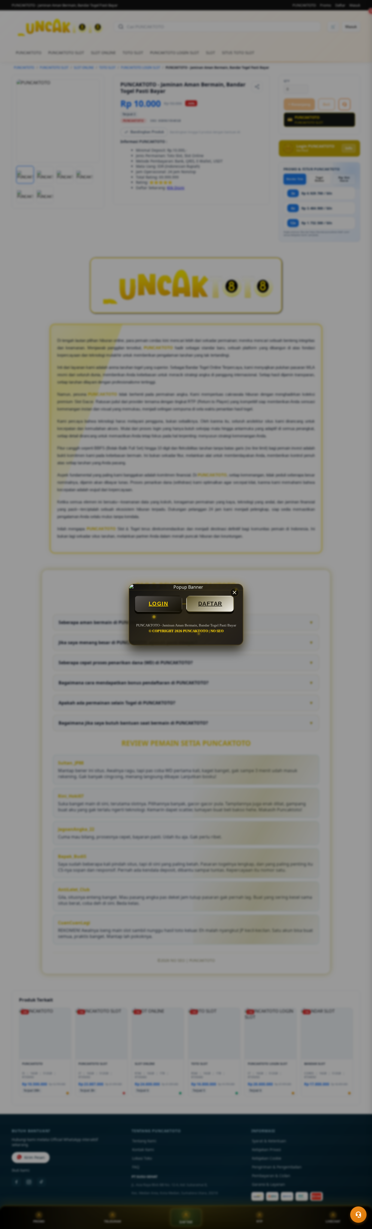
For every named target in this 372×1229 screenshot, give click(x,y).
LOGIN (158, 604)
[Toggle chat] (358, 1214)
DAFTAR (210, 604)
